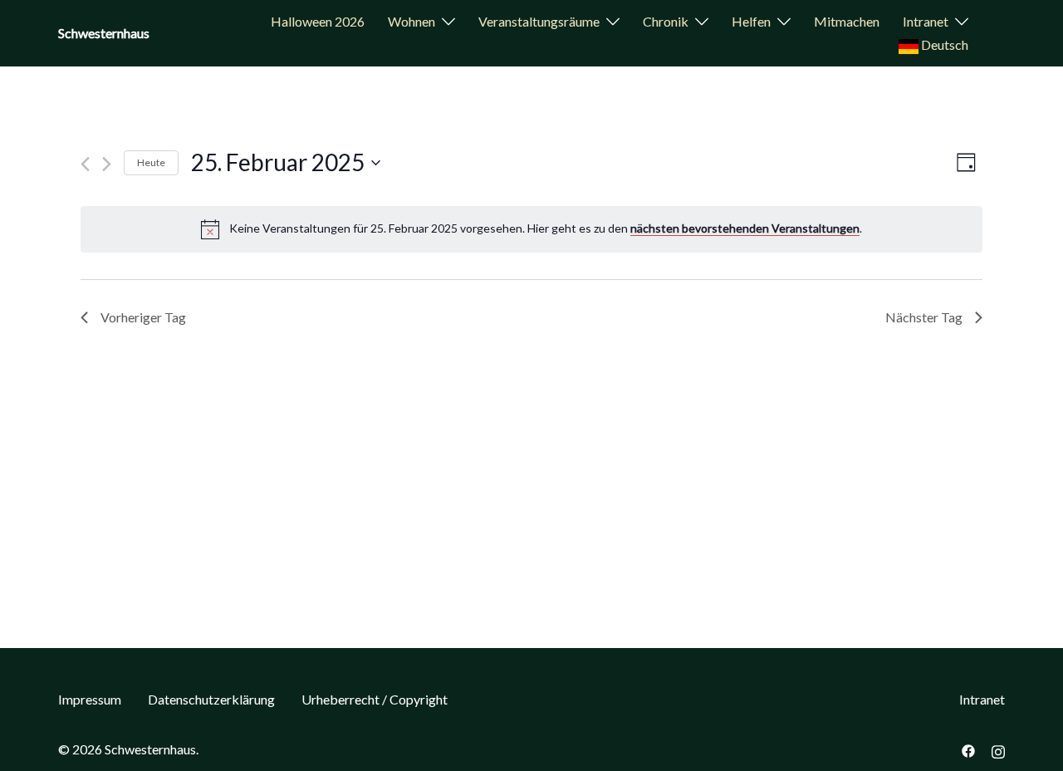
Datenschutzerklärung (211, 699)
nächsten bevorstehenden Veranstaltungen (745, 228)
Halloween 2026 (318, 21)
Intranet (925, 21)
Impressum (89, 699)
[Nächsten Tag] (106, 164)
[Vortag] (85, 164)
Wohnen (411, 21)
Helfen (751, 21)
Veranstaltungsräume (539, 21)
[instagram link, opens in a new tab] (998, 749)
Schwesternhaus (103, 33)
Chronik (665, 21)
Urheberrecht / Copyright (374, 699)
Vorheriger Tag (143, 317)
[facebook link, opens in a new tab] (968, 749)
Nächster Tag (924, 317)
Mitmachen (846, 21)
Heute (151, 162)
